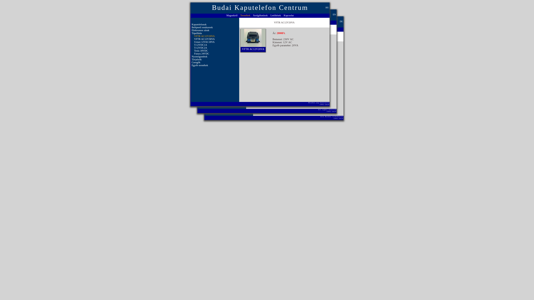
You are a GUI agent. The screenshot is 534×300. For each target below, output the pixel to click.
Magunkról (232, 15)
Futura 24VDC (201, 53)
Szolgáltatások (260, 15)
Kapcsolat (289, 15)
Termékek (245, 15)
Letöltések (275, 15)
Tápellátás (197, 33)
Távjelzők (197, 59)
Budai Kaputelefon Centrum (260, 7)
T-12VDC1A (200, 44)
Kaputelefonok (199, 24)
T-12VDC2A (200, 47)
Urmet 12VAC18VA (204, 42)
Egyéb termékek (200, 65)
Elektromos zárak (200, 30)
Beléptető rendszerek (202, 27)
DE (341, 21)
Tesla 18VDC (201, 50)
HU (327, 7)
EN (334, 14)
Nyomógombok (199, 56)
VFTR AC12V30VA (204, 39)
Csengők (196, 62)
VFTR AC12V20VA (204, 36)
